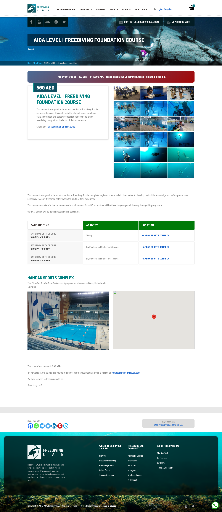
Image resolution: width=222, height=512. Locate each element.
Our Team (161, 463)
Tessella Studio (108, 506)
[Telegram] (42, 426)
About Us (140, 9)
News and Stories (135, 456)
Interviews (132, 460)
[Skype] (65, 426)
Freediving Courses (107, 465)
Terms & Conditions (165, 468)
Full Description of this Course (61, 126)
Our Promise (162, 458)
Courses (84, 9)
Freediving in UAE (66, 9)
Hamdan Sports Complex (155, 235)
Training (100, 9)
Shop (112, 9)
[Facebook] (30, 426)
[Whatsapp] (36, 426)
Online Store (104, 470)
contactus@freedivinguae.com (125, 372)
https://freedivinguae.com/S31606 (168, 425)
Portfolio (38, 63)
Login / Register (164, 9)
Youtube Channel (135, 475)
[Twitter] (48, 426)
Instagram (132, 470)
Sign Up (102, 456)
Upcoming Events (134, 76)
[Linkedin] (54, 426)
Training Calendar (106, 475)
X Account (132, 480)
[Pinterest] (60, 426)
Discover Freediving (107, 460)
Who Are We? (162, 453)
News (125, 9)
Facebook (132, 465)
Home (30, 63)
